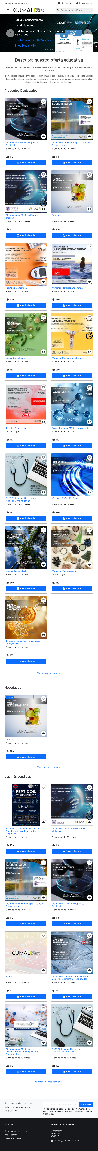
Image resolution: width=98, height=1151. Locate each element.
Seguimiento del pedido (16, 1131)
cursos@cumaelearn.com (67, 1140)
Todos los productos (49, 673)
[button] (83, 3)
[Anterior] (10, 33)
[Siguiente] (88, 33)
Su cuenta (9, 1124)
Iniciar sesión (11, 1134)
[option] (49, 33)
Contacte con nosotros (16, 3)
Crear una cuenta (13, 1138)
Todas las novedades (49, 767)
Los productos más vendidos (49, 1081)
